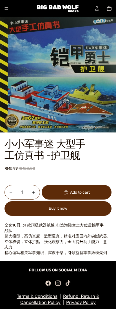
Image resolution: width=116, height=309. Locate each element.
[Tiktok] (67, 283)
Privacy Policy (81, 302)
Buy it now (58, 208)
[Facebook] (48, 283)
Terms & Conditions (37, 296)
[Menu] (6, 8)
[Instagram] (58, 283)
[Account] (97, 8)
